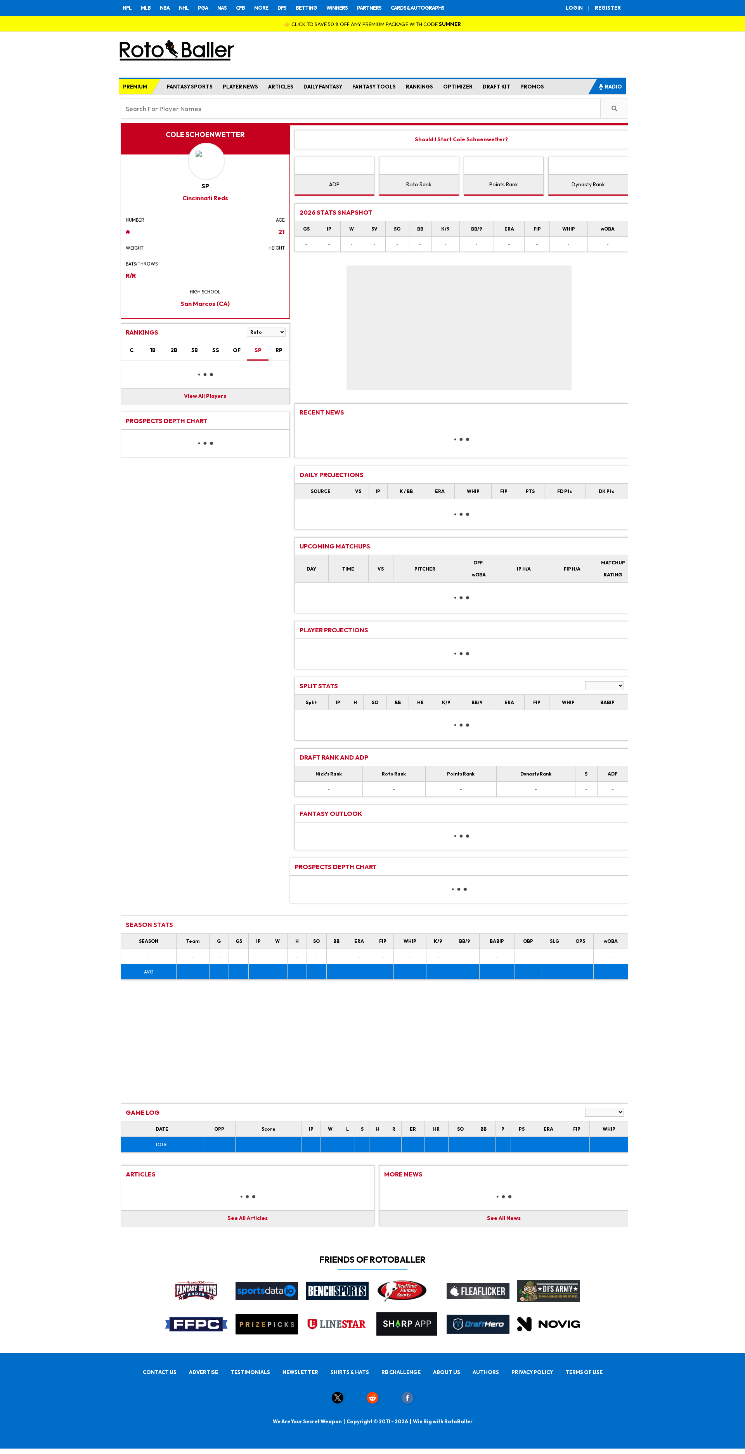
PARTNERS (369, 8)
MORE (261, 8)
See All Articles (247, 1218)
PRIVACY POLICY (532, 1372)
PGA (203, 8)
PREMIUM (135, 86)
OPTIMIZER (458, 86)
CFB (240, 8)
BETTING (306, 8)
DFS (281, 8)
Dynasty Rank (588, 184)
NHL (184, 8)
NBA (165, 8)
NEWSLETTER (300, 1372)
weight (135, 248)
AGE (280, 220)
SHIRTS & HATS (350, 1372)
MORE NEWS (403, 1174)
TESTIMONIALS (250, 1372)
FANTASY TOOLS (374, 86)
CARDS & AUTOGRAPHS (417, 8)
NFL (127, 8)
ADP (334, 184)
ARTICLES (280, 86)
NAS (222, 8)
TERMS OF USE (584, 1372)
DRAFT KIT (496, 86)
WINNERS (337, 8)
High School (205, 292)
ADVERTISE (203, 1372)
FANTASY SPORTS (190, 86)
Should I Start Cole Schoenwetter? (461, 139)
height (277, 248)
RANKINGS (419, 86)
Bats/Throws (142, 264)
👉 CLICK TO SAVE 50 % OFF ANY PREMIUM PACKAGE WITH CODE (372, 24)
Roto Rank (418, 184)
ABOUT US (446, 1372)
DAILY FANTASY (322, 86)
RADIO (613, 86)
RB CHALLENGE (401, 1372)
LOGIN (574, 8)
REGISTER (608, 8)
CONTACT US (160, 1372)
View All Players (205, 395)
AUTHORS (486, 1372)
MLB (146, 8)
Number (135, 220)
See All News (504, 1218)
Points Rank (503, 184)
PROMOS (532, 86)
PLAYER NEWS (240, 86)
